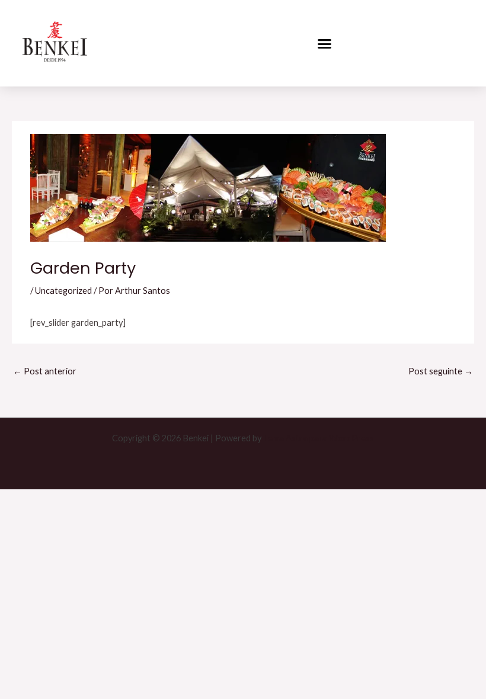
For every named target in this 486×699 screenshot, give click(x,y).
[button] (325, 43)
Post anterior (44, 371)
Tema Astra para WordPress (318, 438)
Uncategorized (63, 291)
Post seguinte (440, 371)
